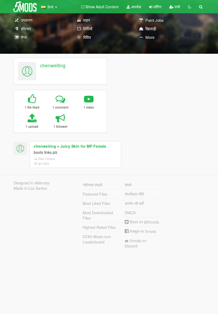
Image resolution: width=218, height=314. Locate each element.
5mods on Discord (135, 243)
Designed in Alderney (31, 182)
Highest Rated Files (99, 227)
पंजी (177, 6)
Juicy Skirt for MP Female (83, 146)
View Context (46, 158)
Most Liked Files (96, 203)
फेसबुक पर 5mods (142, 231)
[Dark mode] (189, 6)
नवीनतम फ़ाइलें (92, 184)
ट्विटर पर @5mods (144, 222)
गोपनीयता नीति (134, 194)
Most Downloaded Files (98, 215)
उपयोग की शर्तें (134, 203)
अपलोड (135, 6)
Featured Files (95, 194)
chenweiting (52, 65)
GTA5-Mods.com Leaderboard (97, 239)
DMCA (130, 212)
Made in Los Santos (30, 188)
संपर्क (128, 184)
